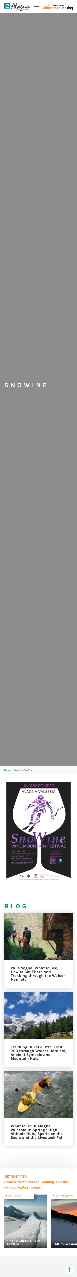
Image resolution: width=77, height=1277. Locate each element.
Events (18, 770)
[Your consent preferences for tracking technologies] (69, 1269)
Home (7, 770)
